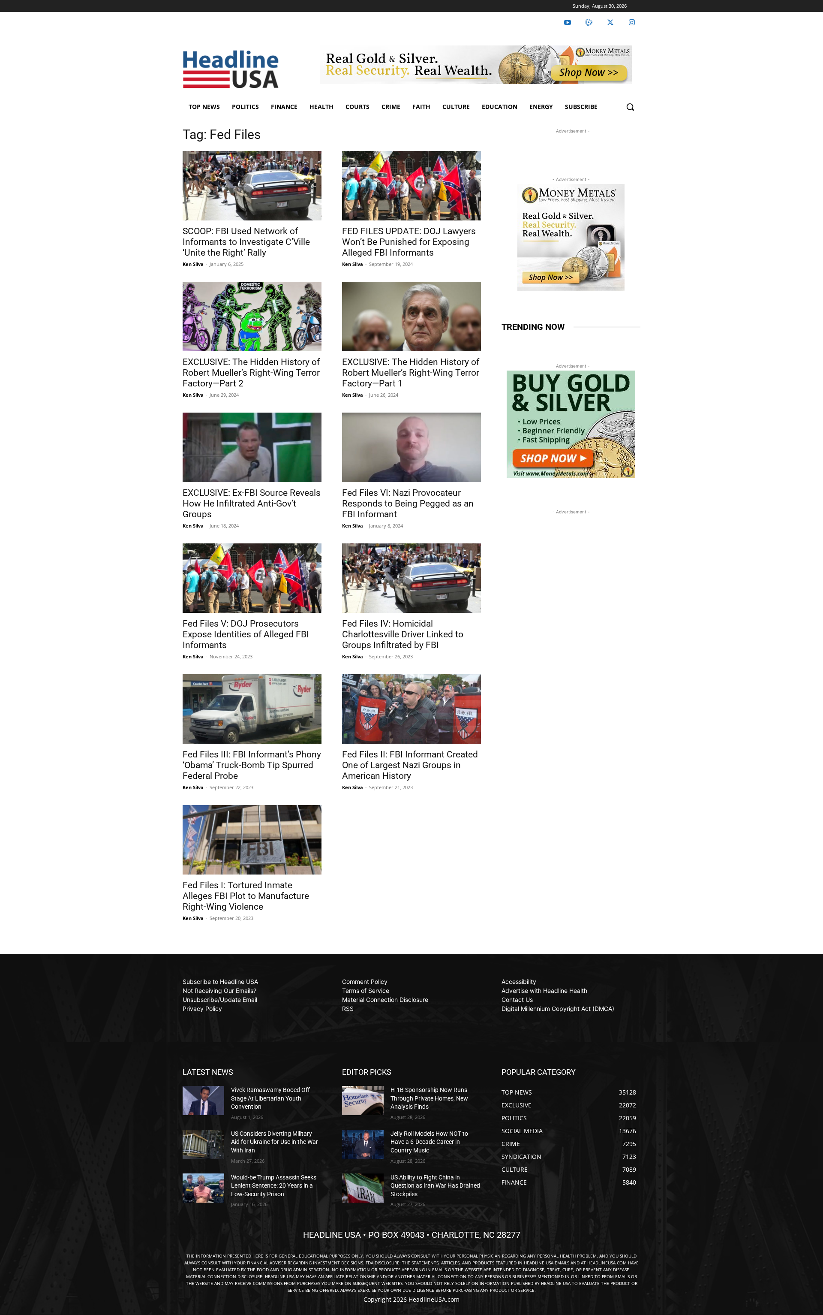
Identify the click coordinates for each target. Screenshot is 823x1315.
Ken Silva (193, 264)
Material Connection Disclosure (385, 999)
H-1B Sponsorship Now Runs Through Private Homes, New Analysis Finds (429, 1098)
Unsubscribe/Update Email (220, 999)
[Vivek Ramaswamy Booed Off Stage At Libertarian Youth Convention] (203, 1100)
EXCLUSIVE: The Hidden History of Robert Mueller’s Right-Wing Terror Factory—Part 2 (251, 373)
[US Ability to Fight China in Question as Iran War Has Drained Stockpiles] (363, 1188)
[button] (630, 107)
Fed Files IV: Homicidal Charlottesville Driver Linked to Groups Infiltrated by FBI (402, 634)
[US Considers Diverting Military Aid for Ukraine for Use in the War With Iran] (203, 1144)
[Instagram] (631, 22)
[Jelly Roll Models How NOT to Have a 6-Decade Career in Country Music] (363, 1144)
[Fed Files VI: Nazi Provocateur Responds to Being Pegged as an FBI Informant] (411, 447)
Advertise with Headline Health (544, 990)
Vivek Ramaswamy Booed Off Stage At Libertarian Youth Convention (270, 1098)
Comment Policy (364, 981)
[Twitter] (610, 22)
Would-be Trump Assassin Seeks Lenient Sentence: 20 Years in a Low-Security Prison (273, 1185)
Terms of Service (365, 990)
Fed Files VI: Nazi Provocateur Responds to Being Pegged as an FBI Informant (408, 503)
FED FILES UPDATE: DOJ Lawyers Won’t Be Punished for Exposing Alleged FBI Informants (409, 242)
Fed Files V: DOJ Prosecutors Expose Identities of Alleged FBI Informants (246, 634)
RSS (348, 1008)
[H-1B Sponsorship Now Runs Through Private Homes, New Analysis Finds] (363, 1100)
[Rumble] (589, 22)
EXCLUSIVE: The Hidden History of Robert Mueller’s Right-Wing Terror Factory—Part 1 (410, 373)
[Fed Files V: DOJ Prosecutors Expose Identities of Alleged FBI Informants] (252, 578)
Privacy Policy (202, 1008)
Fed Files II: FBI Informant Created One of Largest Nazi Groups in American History (410, 765)
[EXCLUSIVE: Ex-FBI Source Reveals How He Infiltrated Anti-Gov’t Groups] (252, 447)
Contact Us (517, 999)
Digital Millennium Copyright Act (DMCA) (558, 1008)
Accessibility (519, 981)
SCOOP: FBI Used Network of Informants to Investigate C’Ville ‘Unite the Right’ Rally (246, 242)
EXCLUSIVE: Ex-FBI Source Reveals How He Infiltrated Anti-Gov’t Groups (252, 503)
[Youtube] (567, 22)
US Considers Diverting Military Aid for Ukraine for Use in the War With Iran (274, 1142)
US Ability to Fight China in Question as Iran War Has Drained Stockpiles (435, 1185)
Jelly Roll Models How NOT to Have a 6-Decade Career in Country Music (429, 1142)
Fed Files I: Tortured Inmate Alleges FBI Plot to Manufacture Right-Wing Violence (246, 896)
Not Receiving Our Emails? (219, 990)
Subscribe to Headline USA (220, 981)
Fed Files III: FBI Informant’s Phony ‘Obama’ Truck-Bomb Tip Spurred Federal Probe (252, 765)
